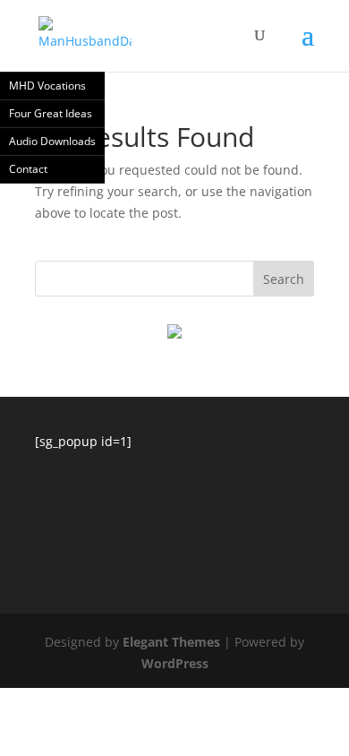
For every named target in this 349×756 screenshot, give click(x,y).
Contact (28, 168)
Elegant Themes (171, 641)
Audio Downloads (52, 141)
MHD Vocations (47, 85)
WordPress (175, 663)
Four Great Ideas (50, 113)
